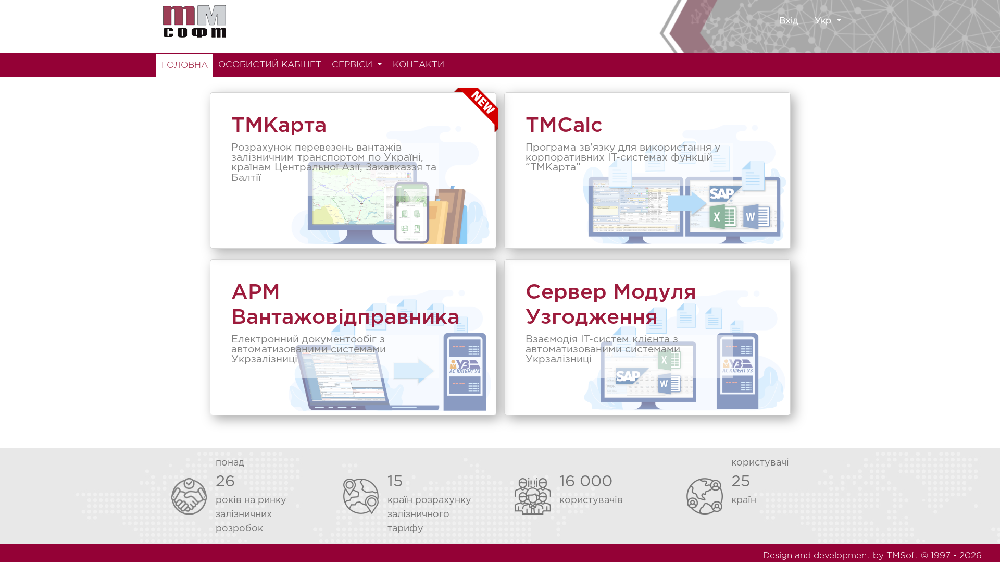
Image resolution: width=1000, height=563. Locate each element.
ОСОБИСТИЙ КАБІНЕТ (269, 65)
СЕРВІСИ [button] (353, 65)
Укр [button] (824, 21)
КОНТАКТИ (418, 65)
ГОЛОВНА (184, 65)
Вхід (788, 21)
